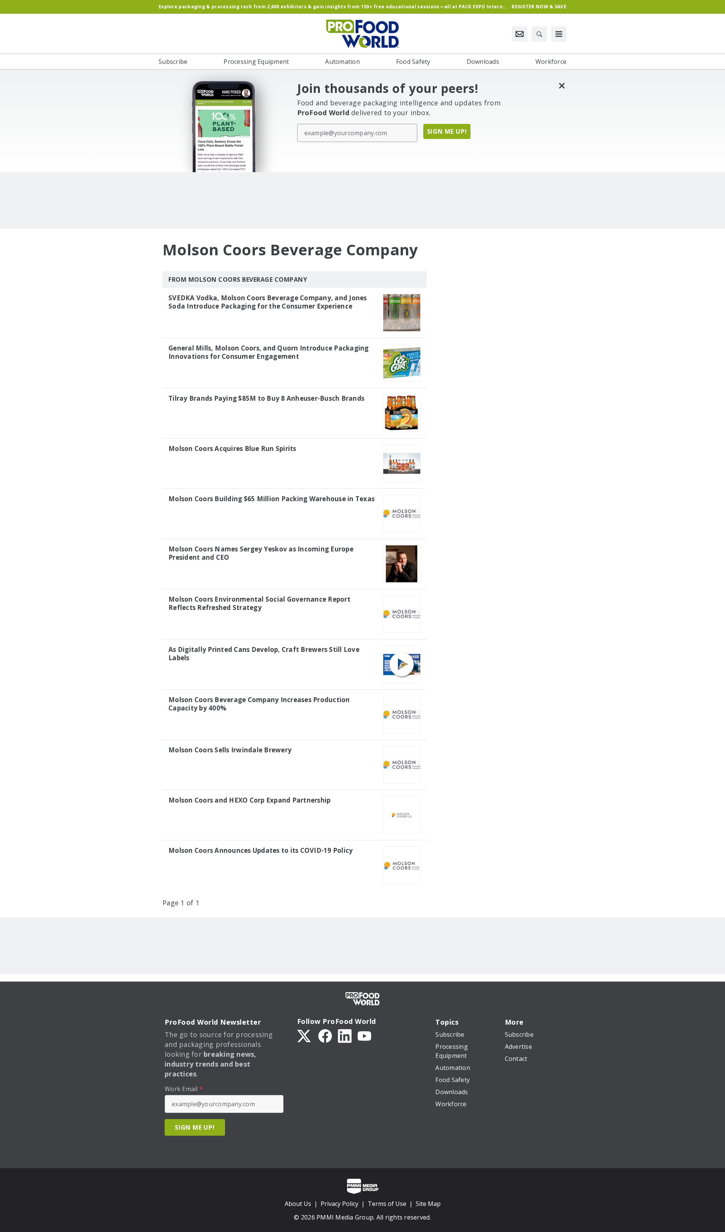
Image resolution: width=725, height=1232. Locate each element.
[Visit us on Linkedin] (345, 1035)
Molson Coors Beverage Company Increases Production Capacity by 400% (259, 704)
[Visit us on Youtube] (364, 1035)
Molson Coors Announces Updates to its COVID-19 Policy (260, 850)
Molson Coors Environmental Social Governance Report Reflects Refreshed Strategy (259, 603)
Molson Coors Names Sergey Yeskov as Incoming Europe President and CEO (260, 553)
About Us (298, 1204)
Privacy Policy (339, 1204)
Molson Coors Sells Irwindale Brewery (230, 750)
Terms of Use (387, 1204)
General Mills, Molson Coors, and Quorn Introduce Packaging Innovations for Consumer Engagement (268, 352)
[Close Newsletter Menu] (561, 85)
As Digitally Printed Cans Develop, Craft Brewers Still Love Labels (263, 653)
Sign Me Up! (447, 131)
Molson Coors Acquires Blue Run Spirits (232, 449)
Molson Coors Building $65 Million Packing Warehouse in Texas (271, 499)
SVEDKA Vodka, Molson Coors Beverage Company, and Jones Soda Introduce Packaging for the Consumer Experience (267, 302)
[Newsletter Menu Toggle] (519, 34)
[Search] (539, 34)
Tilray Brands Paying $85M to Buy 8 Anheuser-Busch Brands (266, 398)
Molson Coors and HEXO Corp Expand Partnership (249, 800)
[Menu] (558, 34)
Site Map (428, 1204)
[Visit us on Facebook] (325, 1035)
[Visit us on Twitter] (304, 1035)
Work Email (184, 1089)
